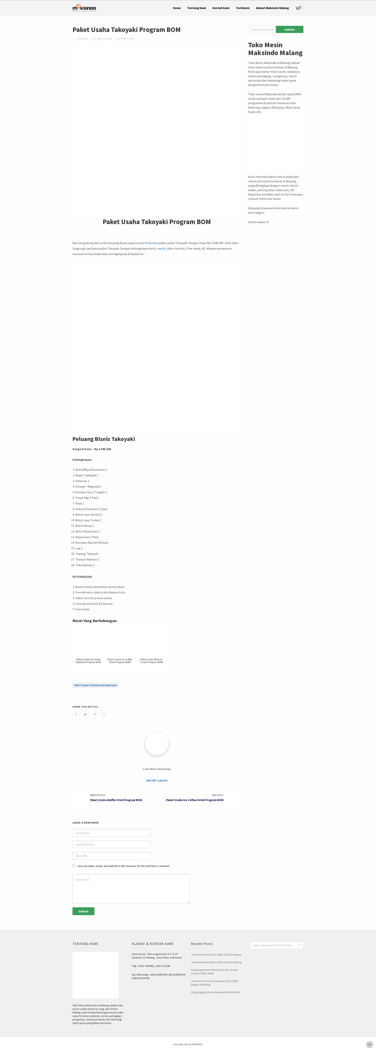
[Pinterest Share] (94, 714)
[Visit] (157, 743)
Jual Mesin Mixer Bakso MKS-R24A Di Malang (216, 962)
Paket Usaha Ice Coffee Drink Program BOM (194, 800)
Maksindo (151, 243)
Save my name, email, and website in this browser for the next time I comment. (124, 866)
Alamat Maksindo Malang (272, 8)
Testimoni (242, 8)
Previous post (98, 795)
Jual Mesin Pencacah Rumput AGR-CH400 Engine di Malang (214, 982)
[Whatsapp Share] (104, 714)
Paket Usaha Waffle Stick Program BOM (116, 800)
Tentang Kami (196, 8)
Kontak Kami (220, 8)
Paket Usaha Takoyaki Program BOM (95, 685)
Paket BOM (128, 38)
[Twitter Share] (85, 714)
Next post (217, 795)
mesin (161, 248)
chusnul (82, 38)
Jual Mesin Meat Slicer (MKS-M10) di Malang (216, 954)
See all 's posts (157, 780)
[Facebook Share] (75, 714)
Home (177, 8)
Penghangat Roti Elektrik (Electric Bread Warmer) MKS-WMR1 (214, 971)
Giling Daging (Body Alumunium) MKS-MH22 (215, 992)
